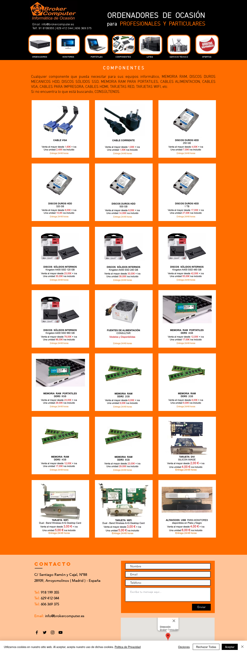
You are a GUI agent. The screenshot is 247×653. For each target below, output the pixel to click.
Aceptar (229, 647)
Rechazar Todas (206, 647)
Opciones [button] (184, 647)
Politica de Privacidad (128, 647)
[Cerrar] (242, 647)
